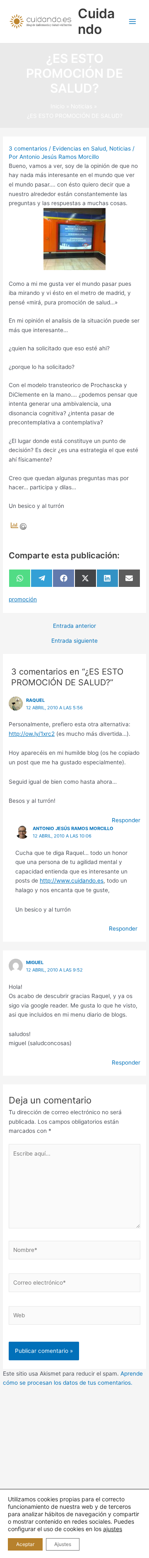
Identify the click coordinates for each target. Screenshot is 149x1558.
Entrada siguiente (74, 641)
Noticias (120, 148)
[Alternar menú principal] (132, 21)
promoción (23, 599)
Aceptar (25, 1544)
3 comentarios (28, 148)
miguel (34, 962)
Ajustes (62, 1544)
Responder (126, 820)
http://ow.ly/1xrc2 (32, 733)
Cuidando (96, 21)
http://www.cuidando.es (71, 880)
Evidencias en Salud (79, 148)
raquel (35, 700)
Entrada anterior (74, 626)
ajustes (112, 1528)
